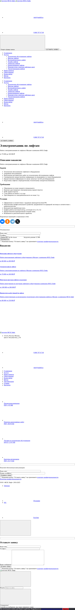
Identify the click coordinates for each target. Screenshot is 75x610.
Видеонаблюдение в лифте (17, 60)
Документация (9, 381)
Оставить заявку (6, 566)
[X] (17, 221)
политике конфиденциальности (51, 609)
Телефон (3, 235)
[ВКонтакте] (2, 221)
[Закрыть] (15, 528)
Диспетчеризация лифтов (16, 69)
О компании (8, 53)
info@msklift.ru (38, 17)
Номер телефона (5, 473)
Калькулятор (8, 74)
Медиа (6, 76)
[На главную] (15, 1)
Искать (2, 588)
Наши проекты (9, 70)
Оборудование (9, 72)
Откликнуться (5, 239)
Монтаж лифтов (13, 58)
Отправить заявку (6, 475)
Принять (65, 609)
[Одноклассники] (7, 221)
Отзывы (6, 383)
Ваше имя (3, 233)
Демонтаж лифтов (14, 63)
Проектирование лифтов (16, 65)
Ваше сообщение (5, 564)
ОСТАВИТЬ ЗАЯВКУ (52, 49)
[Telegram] (12, 221)
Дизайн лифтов (13, 62)
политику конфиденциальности (47, 241)
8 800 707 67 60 (39, 32)
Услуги (6, 55)
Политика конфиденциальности (10, 479)
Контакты (7, 77)
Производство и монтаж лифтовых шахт (21, 67)
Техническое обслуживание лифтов (20, 56)
